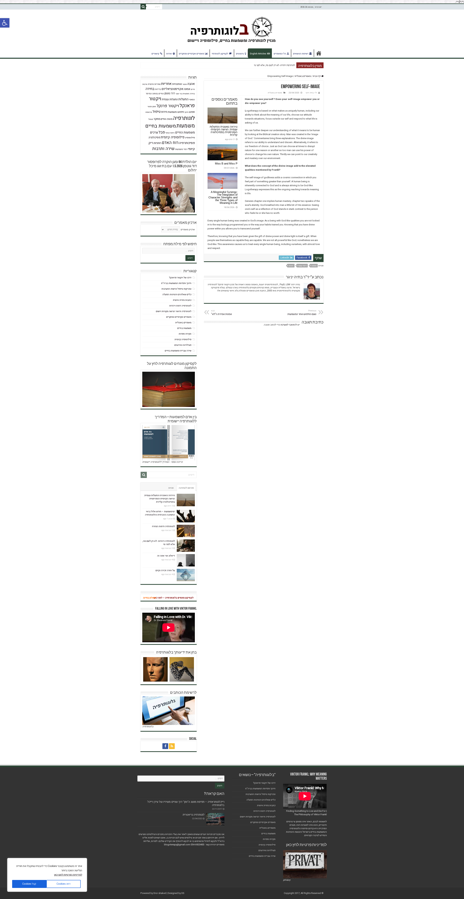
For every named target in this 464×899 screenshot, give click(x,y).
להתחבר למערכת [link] (289, 324)
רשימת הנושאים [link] (300, 53)
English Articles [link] (258, 53)
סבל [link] (162, 132)
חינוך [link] (186, 112)
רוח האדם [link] (170, 143)
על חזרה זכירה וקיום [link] (165, 570)
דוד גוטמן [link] (169, 93)
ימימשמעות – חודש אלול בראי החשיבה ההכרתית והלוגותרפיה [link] (160, 513)
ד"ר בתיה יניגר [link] (311, 92)
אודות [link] (169, 53)
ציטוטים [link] (240, 53)
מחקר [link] (157, 119)
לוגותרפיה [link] (184, 118)
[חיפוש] (143, 6)
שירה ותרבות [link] (163, 149)
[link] (4, 23)
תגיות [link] (171, 488)
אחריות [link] (166, 83)
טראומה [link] (148, 112)
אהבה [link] (191, 83)
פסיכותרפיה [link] (187, 143)
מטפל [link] (150, 119)
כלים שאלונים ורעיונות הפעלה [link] (176, 294)
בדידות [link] (158, 89)
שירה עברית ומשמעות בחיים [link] (178, 350)
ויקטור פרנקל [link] (168, 106)
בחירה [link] (150, 88)
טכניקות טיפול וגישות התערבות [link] (176, 288)
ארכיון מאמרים (188, 229)
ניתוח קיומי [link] (170, 132)
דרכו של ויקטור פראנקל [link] (180, 277)
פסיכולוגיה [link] (154, 137)
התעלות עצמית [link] (170, 99)
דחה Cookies (64, 884)
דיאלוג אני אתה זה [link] (166, 555)
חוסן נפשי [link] (152, 106)
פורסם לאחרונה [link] (186, 488)
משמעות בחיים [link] (160, 125)
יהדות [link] (291, 265)
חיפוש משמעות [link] (176, 112)
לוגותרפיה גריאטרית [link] (193, 815)
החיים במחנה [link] (158, 93)
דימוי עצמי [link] (302, 265)
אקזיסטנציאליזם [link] (172, 89)
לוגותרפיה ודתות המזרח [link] (163, 526)
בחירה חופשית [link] (189, 93)
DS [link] (182, 893)
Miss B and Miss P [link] (226, 163)
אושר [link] (185, 84)
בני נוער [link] (178, 93)
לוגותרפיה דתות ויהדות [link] (180, 305)
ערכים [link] (154, 132)
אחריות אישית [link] (154, 84)
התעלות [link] (183, 99)
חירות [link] (164, 112)
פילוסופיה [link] (190, 137)
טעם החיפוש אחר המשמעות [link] (301, 312)
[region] (47, 875)
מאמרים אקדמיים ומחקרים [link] (191, 53)
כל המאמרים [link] (280, 53)
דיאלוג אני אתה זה (287, 65)
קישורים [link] (155, 53)
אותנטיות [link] (177, 84)
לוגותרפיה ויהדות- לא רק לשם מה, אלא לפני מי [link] (158, 542)
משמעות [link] (185, 126)
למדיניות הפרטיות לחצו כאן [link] (68, 875)
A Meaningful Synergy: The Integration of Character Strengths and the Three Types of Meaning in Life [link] (222, 197)
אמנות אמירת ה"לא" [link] (221, 312)
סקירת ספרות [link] (185, 333)
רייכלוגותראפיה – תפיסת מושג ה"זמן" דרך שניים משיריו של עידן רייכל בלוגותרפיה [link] (185, 803)
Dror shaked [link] (160, 893)
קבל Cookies (29, 884)
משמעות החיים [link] (185, 132)
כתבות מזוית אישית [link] (182, 300)
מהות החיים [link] (167, 119)
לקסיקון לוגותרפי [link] (220, 53)
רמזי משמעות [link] (181, 149)
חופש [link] (192, 112)
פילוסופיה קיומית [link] (173, 137)
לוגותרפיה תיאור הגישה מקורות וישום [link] (173, 311)
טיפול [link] (157, 111)
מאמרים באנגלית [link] (303, 76)
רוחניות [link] (157, 143)
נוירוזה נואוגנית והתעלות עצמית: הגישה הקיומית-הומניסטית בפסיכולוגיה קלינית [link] (223, 130)
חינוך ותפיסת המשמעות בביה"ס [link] (176, 283)
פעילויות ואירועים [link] (182, 345)
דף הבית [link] (319, 53)
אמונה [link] (313, 265)
